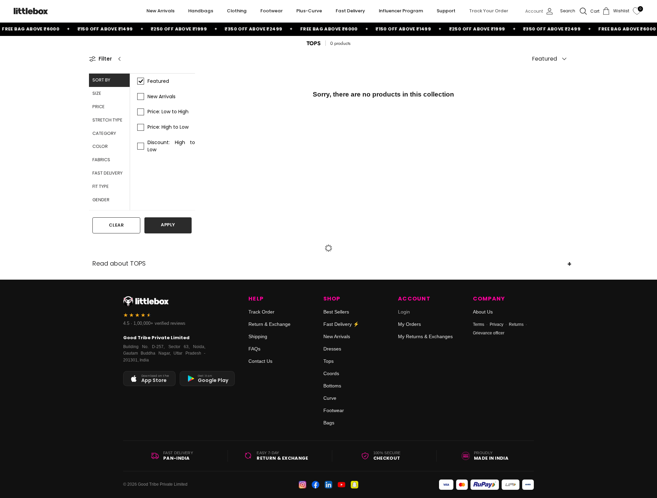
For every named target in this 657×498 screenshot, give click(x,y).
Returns (516, 324)
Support (446, 11)
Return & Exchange (269, 324)
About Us (483, 312)
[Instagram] (302, 484)
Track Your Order (488, 11)
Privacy (496, 324)
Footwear (271, 11)
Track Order (261, 312)
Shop (331, 299)
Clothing (237, 11)
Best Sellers (336, 312)
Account (414, 299)
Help (255, 299)
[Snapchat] (354, 484)
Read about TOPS (119, 263)
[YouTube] (341, 484)
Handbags (200, 11)
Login (404, 312)
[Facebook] (315, 484)
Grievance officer (488, 333)
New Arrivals (160, 11)
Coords (331, 373)
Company (489, 299)
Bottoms (332, 385)
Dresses (332, 349)
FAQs (254, 349)
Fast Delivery (350, 11)
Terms (478, 324)
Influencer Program (401, 11)
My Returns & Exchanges (425, 336)
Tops (328, 361)
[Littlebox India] (31, 11)
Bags (328, 422)
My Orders (409, 324)
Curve (329, 398)
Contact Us (260, 361)
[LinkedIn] (328, 484)
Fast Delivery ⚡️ (341, 324)
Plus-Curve (309, 11)
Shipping (257, 336)
